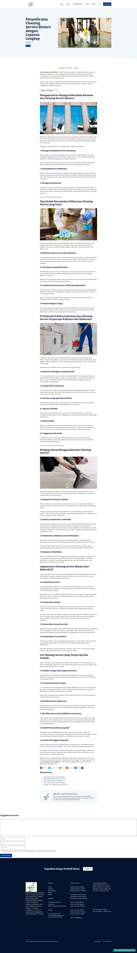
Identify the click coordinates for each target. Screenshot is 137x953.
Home (61, 4)
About (68, 4)
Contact (87, 4)
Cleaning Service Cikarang (78, 891)
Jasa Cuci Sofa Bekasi (77, 902)
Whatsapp (107, 4)
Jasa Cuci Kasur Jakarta (77, 914)
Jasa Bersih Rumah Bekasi (78, 894)
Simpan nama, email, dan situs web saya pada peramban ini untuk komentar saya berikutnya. (29, 851)
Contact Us (87, 869)
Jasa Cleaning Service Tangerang (53, 445)
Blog (94, 4)
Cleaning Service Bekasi (77, 887)
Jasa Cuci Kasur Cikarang (78, 912)
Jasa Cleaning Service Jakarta (52, 197)
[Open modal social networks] (82, 768)
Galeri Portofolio (77, 4)
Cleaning (28, 45)
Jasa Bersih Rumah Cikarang (78, 898)
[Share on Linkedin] (77, 768)
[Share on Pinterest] (69, 768)
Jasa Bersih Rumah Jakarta (78, 896)
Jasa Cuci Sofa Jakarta (77, 904)
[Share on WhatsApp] (62, 768)
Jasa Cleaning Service (35, 941)
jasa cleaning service (52, 744)
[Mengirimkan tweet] (53, 768)
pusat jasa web (55, 941)
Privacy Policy (97, 941)
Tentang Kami (52, 891)
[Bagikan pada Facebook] (43, 768)
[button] (99, 4)
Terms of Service (107, 941)
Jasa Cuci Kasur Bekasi (77, 910)
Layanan (50, 889)
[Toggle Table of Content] (55, 90)
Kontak (50, 894)
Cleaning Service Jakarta (77, 889)
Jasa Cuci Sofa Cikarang (77, 906)
